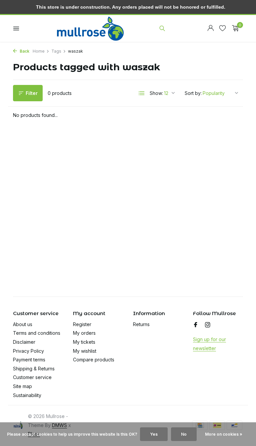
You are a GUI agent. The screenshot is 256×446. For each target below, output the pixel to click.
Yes (154, 434)
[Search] (162, 28)
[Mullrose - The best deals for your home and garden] (90, 28)
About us (22, 324)
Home (39, 51)
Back (24, 51)
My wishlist (84, 351)
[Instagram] (207, 325)
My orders (84, 333)
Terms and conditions (36, 333)
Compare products (93, 359)
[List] (142, 93)
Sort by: (193, 93)
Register (82, 324)
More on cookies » (223, 434)
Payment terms (29, 359)
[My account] (210, 28)
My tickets (84, 342)
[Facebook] (195, 325)
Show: (156, 93)
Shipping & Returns (34, 368)
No (184, 434)
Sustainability (27, 395)
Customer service (32, 377)
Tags (56, 51)
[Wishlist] (222, 28)
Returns (141, 324)
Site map (22, 386)
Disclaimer (24, 342)
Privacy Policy (28, 351)
